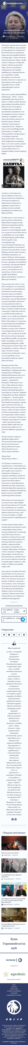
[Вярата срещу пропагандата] (14, 843)
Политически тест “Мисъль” (14, 995)
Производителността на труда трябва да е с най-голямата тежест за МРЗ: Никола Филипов (13, 900)
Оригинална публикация (14, 606)
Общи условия (14, 989)
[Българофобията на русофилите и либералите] (14, 865)
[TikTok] (14, 1019)
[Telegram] (19, 635)
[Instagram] (10, 1019)
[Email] (24, 635)
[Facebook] (4, 635)
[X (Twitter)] (9, 635)
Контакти (14, 987)
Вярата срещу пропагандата (10, 853)
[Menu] (25, 3)
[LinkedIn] (14, 635)
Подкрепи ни (14, 966)
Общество (15, 38)
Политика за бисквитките (14, 991)
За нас (14, 984)
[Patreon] (21, 1019)
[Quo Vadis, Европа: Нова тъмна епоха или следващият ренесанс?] (14, 915)
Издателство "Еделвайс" (14, 979)
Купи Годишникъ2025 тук (14, 943)
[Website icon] (15, 819)
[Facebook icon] (12, 819)
